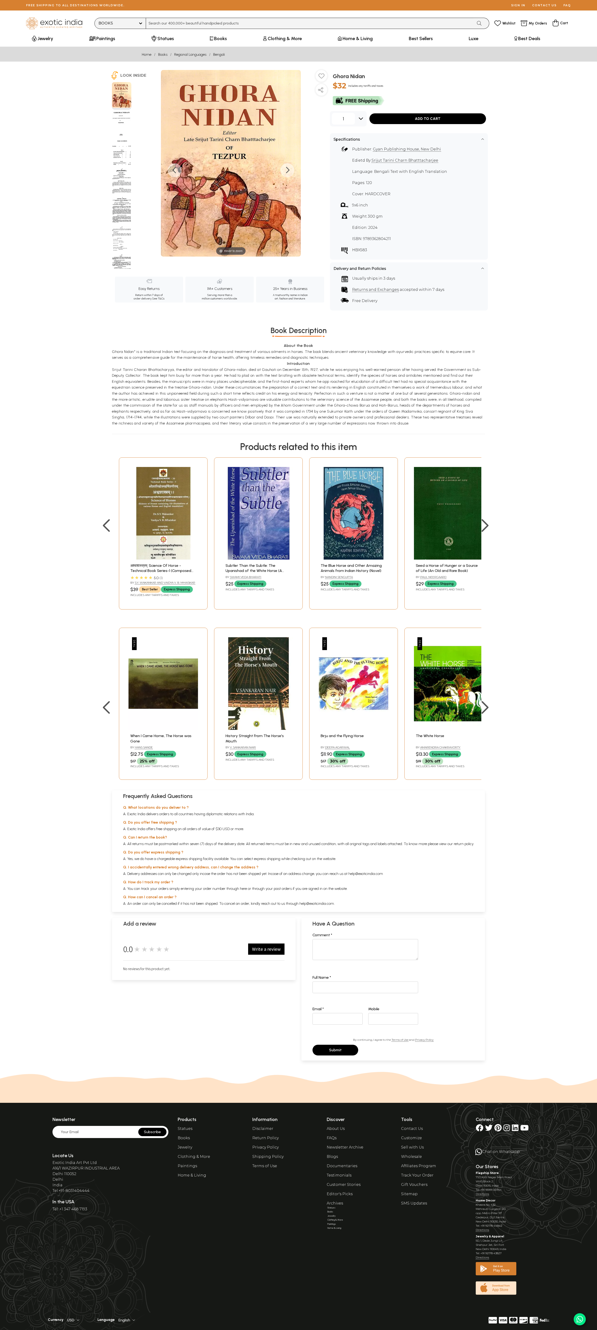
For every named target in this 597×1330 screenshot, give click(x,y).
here (243, 888)
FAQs (332, 1138)
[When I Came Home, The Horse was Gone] (163, 728)
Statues (185, 1128)
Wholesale (411, 1156)
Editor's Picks (340, 1194)
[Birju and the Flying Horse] (353, 728)
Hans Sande (144, 747)
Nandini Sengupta (339, 577)
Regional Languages (190, 54)
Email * (318, 1009)
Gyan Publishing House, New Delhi (407, 149)
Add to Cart (428, 118)
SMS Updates (414, 1203)
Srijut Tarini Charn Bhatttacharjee (404, 160)
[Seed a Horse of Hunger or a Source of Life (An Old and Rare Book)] (448, 558)
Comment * (322, 935)
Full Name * (321, 977)
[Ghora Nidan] (121, 95)
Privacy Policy (424, 1039)
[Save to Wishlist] (321, 77)
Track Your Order (417, 1175)
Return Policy (265, 1138)
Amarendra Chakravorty (440, 747)
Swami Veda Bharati (245, 577)
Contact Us (412, 1128)
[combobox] (309, 23)
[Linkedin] (515, 1129)
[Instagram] (506, 1129)
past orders (283, 888)
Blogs (332, 1156)
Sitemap (409, 1194)
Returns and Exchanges (375, 289)
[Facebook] (479, 1129)
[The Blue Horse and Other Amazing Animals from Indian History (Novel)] (353, 558)
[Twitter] (489, 1129)
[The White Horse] (448, 728)
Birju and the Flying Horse (342, 736)
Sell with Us (412, 1147)
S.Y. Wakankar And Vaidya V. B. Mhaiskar (165, 582)
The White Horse (430, 736)
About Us (336, 1128)
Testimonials (339, 1175)
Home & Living (192, 1175)
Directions (482, 1194)
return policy (464, 844)
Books (162, 54)
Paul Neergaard (433, 577)
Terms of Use (400, 1039)
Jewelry (185, 1147)
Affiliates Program (418, 1166)
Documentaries (342, 1166)
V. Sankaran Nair (243, 747)
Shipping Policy (268, 1156)
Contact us (544, 5)
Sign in (518, 5)
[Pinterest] (498, 1129)
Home (146, 54)
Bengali (219, 54)
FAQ (567, 5)
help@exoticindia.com (365, 873)
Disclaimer (262, 1128)
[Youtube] (524, 1129)
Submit (335, 1050)
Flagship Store (487, 1173)
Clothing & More (194, 1156)
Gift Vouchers (414, 1184)
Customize (411, 1138)
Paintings (187, 1166)
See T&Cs (158, 298)
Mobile (373, 1009)
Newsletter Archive (345, 1147)
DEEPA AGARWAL (337, 747)
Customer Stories (344, 1184)
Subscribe (152, 1132)
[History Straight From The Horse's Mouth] (258, 728)
